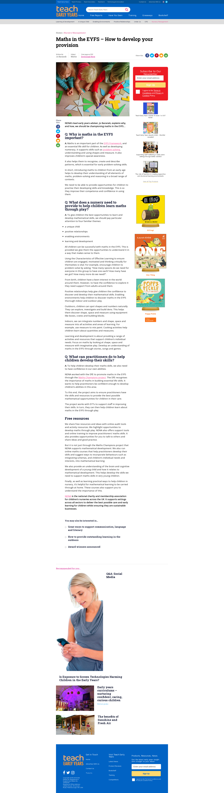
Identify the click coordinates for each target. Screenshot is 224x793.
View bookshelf (149, 320)
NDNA (68, 496)
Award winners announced (84, 546)
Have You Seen (115, 15)
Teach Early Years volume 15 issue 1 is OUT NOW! (150, 116)
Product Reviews (115, 766)
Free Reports (96, 15)
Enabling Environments (101, 22)
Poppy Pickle (150, 314)
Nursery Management (160, 22)
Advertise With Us (92, 764)
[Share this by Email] (161, 55)
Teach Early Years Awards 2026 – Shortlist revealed (150, 136)
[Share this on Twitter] (152, 55)
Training (132, 15)
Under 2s (137, 22)
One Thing (150, 275)
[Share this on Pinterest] (156, 55)
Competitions (114, 780)
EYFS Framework (112, 143)
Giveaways (147, 15)
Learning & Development (65, 22)
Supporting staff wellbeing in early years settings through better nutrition (150, 156)
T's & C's (89, 773)
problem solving (111, 149)
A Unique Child (83, 22)
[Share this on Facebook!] (147, 55)
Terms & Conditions (151, 779)
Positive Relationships (122, 22)
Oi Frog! (150, 230)
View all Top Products (150, 181)
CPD (146, 22)
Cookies (145, 96)
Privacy (159, 93)
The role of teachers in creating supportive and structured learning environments (150, 175)
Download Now (88, 56)
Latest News (113, 761)
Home (81, 15)
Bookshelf (163, 15)
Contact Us (90, 768)
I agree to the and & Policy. (152, 93)
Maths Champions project (92, 377)
